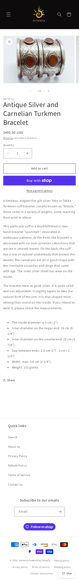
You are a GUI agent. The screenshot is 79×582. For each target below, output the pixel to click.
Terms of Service (19, 475)
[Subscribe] (60, 512)
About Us (14, 447)
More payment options (40, 190)
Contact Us (15, 484)
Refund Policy (17, 465)
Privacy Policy (17, 456)
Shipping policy (62, 566)
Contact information (41, 573)
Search (12, 437)
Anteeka (23, 560)
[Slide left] (30, 91)
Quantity (8, 145)
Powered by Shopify (39, 560)
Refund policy (61, 560)
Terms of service (41, 566)
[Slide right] (48, 91)
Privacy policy (20, 566)
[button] (8, 14)
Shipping (8, 138)
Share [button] (11, 380)
